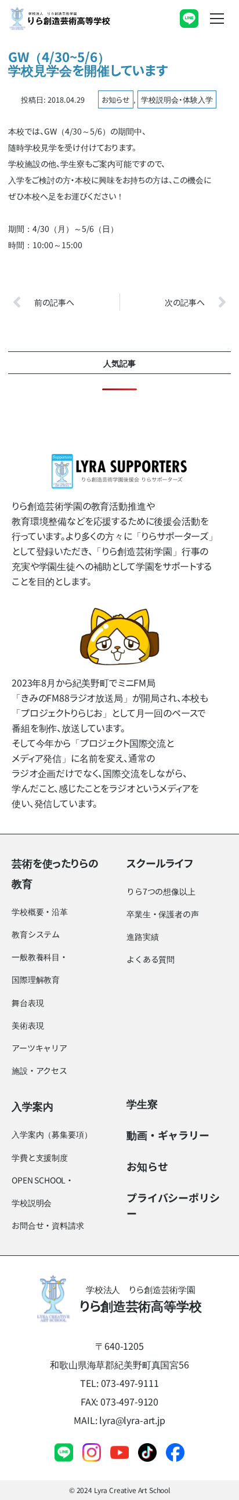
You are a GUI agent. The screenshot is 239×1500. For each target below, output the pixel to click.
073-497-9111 (130, 1383)
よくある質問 (150, 959)
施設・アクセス (39, 1070)
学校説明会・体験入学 (177, 99)
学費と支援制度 (40, 1157)
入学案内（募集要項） (52, 1134)
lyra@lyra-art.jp (132, 1420)
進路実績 (142, 936)
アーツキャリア (39, 1048)
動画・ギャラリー (167, 1134)
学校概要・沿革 (40, 911)
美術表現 (28, 1025)
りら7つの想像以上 (160, 891)
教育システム (36, 934)
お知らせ (116, 99)
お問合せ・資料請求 (48, 1225)
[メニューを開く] (217, 18)
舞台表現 (28, 1002)
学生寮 (142, 1103)
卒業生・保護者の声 (162, 914)
